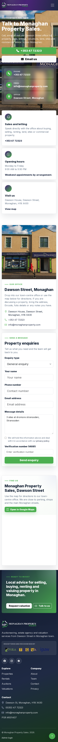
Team (34, 678)
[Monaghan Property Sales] (15, 5)
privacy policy (42, 441)
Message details (14, 411)
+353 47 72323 (31, 50)
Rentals (6, 678)
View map (10, 209)
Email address (13, 398)
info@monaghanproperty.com (24, 324)
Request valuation (19, 605)
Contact (35, 683)
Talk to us (44, 605)
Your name (11, 371)
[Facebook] (5, 661)
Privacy (35, 688)
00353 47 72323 (14, 707)
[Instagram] (12, 661)
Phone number (13, 384)
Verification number (20, 446)
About (34, 673)
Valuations (7, 688)
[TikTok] (19, 661)
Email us (31, 59)
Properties (7, 673)
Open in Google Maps (22, 509)
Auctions (6, 683)
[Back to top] (52, 736)
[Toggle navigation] (52, 5)
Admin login (7, 738)
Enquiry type (12, 358)
